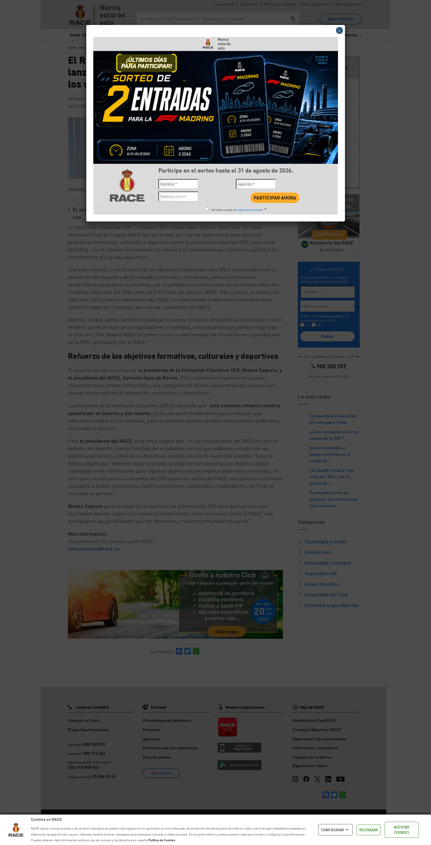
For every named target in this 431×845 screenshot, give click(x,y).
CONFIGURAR (332, 830)
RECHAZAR (368, 830)
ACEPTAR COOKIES (401, 830)
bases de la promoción (250, 209)
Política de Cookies (161, 840)
